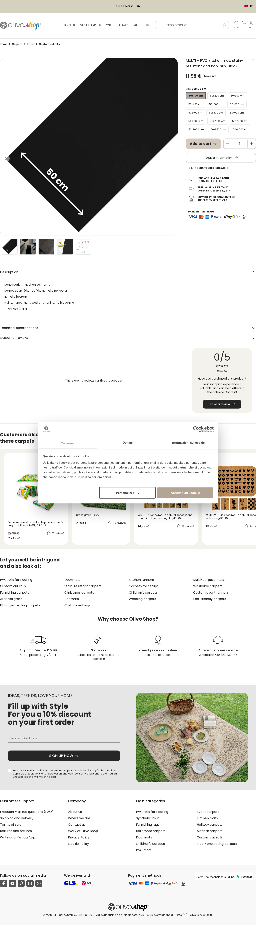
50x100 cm (196, 95)
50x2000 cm (217, 121)
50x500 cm (216, 104)
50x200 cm (217, 95)
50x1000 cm (195, 121)
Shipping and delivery (16, 818)
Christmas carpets (79, 592)
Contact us (76, 824)
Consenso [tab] (68, 443)
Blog (147, 25)
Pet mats (71, 599)
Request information (218, 158)
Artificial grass (11, 599)
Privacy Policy (79, 837)
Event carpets (90, 25)
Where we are (79, 818)
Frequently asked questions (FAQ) (26, 811)
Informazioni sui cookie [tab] (187, 442)
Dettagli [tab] (128, 442)
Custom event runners (211, 592)
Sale (136, 25)
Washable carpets (207, 586)
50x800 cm (216, 112)
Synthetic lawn (117, 25)
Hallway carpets (209, 824)
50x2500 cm (240, 121)
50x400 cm (195, 104)
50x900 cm (237, 112)
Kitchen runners (141, 579)
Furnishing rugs (147, 824)
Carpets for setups (144, 586)
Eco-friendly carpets (209, 599)
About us (75, 811)
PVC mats (144, 850)
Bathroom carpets (150, 831)
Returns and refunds (16, 831)
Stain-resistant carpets (82, 586)
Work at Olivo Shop (83, 831)
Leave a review (219, 404)
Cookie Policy (78, 843)
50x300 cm (237, 95)
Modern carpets (209, 831)
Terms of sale (10, 824)
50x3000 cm (196, 129)
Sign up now (61, 755)
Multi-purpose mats (209, 579)
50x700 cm (195, 112)
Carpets (68, 25)
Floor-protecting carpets (20, 605)
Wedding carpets (142, 599)
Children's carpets (143, 592)
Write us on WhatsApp (17, 837)
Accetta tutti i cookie (185, 492)
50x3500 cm (218, 129)
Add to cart (200, 143)
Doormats (72, 579)
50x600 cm (237, 104)
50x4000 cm (240, 129)
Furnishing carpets (14, 592)
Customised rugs (77, 605)
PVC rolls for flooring (16, 579)
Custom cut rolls (13, 586)
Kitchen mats (207, 818)
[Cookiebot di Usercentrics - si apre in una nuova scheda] (196, 429)
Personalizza (125, 492)
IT (246, 6)
